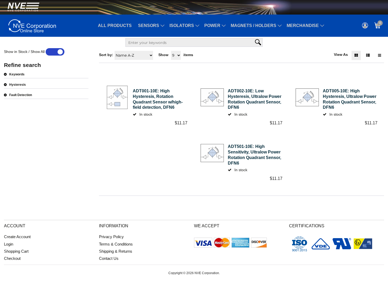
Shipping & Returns (115, 251)
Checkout (12, 258)
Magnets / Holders (253, 25)
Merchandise (303, 25)
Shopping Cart (16, 251)
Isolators (181, 25)
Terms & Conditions (116, 244)
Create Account (17, 236)
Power (212, 25)
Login (8, 244)
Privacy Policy (111, 236)
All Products (115, 25)
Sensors (148, 25)
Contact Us (109, 258)
